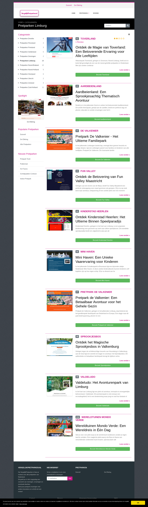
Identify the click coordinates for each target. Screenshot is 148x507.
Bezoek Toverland (102, 75)
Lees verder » (125, 70)
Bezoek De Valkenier (102, 159)
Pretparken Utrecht (26, 78)
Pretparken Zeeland (27, 83)
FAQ (115, 498)
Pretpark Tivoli (25, 159)
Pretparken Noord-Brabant (29, 65)
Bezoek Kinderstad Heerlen (103, 240)
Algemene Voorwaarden (88, 498)
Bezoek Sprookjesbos (103, 365)
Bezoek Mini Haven (103, 280)
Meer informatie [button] (23, 504)
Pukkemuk (24, 164)
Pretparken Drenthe (27, 38)
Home (73, 13)
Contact (32, 498)
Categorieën (31, 22)
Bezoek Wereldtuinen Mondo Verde (102, 449)
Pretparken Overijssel (27, 74)
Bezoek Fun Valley (102, 200)
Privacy (60, 498)
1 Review (80, 42)
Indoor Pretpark (25, 179)
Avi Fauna (23, 169)
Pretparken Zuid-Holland (29, 87)
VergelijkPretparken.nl (29, 13)
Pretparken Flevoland (27, 43)
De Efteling (78, 5)
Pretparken (83, 13)
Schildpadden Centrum (28, 174)
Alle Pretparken (25, 144)
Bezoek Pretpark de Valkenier (102, 325)
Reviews (96, 13)
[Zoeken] (128, 26)
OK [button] (138, 503)
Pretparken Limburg (27, 61)
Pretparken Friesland (27, 47)
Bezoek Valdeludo (102, 405)
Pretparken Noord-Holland (29, 69)
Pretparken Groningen (28, 56)
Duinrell (69, 5)
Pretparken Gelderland (28, 52)
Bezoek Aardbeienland (103, 119)
